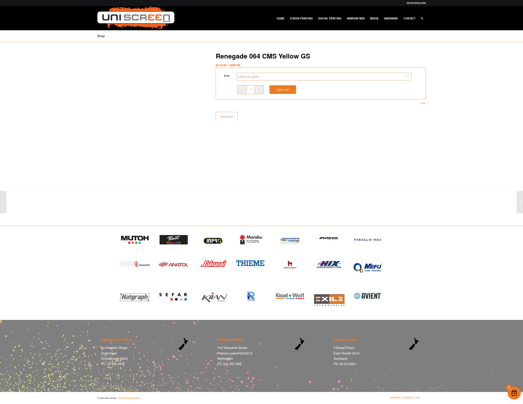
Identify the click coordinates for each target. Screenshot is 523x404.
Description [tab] (227, 116)
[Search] (422, 18)
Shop (101, 36)
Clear (423, 103)
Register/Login (416, 3)
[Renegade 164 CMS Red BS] (520, 202)
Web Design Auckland (129, 397)
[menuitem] (415, 3)
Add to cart (283, 89)
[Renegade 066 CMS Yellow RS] (3, 202)
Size (227, 75)
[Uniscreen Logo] (136, 18)
